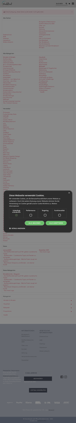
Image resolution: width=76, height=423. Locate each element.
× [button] (69, 193)
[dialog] (38, 211)
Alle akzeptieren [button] (56, 223)
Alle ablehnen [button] (34, 223)
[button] (17, 228)
